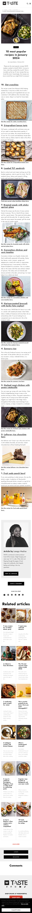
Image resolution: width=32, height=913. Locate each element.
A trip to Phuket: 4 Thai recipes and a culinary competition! (8, 823)
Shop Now (16, 898)
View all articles (11, 573)
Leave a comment (16, 583)
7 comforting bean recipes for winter (7, 703)
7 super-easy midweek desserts (22, 627)
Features (15, 10)
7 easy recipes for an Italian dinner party (8, 627)
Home (5, 10)
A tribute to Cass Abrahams (8, 664)
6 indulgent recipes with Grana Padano (8, 744)
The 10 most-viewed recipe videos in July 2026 (22, 666)
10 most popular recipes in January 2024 (12, 11)
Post (10, 10)
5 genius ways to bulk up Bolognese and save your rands (23, 781)
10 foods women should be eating (22, 821)
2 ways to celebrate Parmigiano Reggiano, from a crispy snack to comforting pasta (8, 784)
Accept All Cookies (16, 910)
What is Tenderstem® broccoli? (22, 744)
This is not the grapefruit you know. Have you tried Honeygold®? (23, 705)
